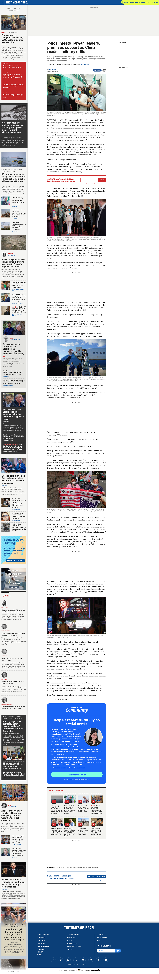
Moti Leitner (4, 607)
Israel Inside (41, 940)
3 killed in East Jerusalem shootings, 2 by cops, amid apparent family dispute (19, 527)
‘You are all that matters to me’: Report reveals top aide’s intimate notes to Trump (83, 808)
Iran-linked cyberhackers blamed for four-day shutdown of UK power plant (19, 226)
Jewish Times (41, 937)
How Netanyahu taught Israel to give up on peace (12, 682)
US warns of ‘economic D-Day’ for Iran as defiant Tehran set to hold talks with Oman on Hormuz (13, 178)
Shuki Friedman (5, 655)
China (83, 867)
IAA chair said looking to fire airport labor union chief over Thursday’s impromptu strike (19, 852)
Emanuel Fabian (8, 733)
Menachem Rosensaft (7, 704)
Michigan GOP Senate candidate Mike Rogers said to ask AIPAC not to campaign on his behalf (69, 832)
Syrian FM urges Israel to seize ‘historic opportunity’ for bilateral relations (19, 309)
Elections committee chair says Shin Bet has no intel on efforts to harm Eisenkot (13, 436)
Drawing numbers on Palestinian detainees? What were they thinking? (13, 708)
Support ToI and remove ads (149, 2)
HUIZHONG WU (53, 69)
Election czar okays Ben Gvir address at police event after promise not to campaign (13, 479)
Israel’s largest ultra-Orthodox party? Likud (12, 659)
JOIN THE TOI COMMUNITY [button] (96, 876)
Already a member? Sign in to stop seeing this (76, 779)
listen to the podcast (16, 560)
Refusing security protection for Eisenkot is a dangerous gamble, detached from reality (13, 349)
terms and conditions (73, 934)
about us (69, 940)
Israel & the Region (59, 867)
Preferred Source (85, 64)
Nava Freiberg (16, 289)
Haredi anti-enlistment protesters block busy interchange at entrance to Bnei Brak (13, 86)
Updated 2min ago (12, 32)
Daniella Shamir (5, 630)
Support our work (77, 774)
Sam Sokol (5, 134)
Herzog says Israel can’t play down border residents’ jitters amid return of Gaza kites (13, 726)
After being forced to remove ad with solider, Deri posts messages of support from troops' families (13, 76)
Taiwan (67, 867)
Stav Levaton (11, 255)
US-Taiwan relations (75, 867)
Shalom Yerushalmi (15, 339)
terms (100, 183)
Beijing (88, 867)
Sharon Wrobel (17, 844)
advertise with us (72, 943)
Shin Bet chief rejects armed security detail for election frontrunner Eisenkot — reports (13, 372)
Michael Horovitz (8, 440)
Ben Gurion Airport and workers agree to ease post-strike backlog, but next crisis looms (19, 839)
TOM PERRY (14, 314)
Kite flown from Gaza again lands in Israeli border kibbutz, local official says (13, 96)
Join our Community (132, 2)
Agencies (5, 183)
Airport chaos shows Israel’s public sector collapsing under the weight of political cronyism (96, 809)
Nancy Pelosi (94, 867)
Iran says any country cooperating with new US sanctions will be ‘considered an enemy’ (57, 809)
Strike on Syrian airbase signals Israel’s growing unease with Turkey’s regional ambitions (13, 263)
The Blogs (40, 949)
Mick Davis (4, 679)
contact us (70, 949)
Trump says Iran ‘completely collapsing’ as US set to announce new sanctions (12, 39)
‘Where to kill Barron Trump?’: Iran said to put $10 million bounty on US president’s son (13, 883)
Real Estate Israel (43, 946)
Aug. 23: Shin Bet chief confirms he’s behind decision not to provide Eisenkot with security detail (13, 447)
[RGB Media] (81, 970)
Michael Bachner (8, 385)
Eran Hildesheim (12, 806)
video (39, 955)
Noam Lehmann (16, 509)
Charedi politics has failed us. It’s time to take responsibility (13, 611)
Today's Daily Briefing (13, 541)
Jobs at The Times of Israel (74, 946)
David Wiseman (14, 942)
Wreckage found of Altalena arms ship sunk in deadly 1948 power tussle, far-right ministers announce (13, 128)
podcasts (40, 952)
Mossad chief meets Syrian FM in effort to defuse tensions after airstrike (19, 284)
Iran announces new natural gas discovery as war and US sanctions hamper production (19, 213)
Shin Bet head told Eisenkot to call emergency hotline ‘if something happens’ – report (13, 414)
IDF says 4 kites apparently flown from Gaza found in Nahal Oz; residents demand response (96, 832)
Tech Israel (41, 943)
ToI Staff (3, 44)
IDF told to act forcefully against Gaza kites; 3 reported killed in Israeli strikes (83, 831)
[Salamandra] (95, 970)
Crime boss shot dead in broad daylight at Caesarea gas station (18, 515)
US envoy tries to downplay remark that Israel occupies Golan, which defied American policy (19, 297)
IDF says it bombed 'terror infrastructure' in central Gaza (12, 66)
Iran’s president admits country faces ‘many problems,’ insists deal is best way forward (69, 809)
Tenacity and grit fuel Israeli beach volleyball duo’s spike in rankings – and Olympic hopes (14, 934)
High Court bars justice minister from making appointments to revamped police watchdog (19, 503)
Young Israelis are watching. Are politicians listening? (13, 634)
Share (98, 70)
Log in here (102, 880)
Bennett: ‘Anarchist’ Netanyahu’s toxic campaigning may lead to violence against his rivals (57, 831)
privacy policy (71, 937)
